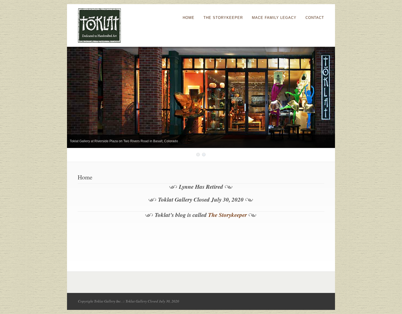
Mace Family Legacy (274, 18)
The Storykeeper (223, 18)
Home (188, 18)
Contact (314, 18)
